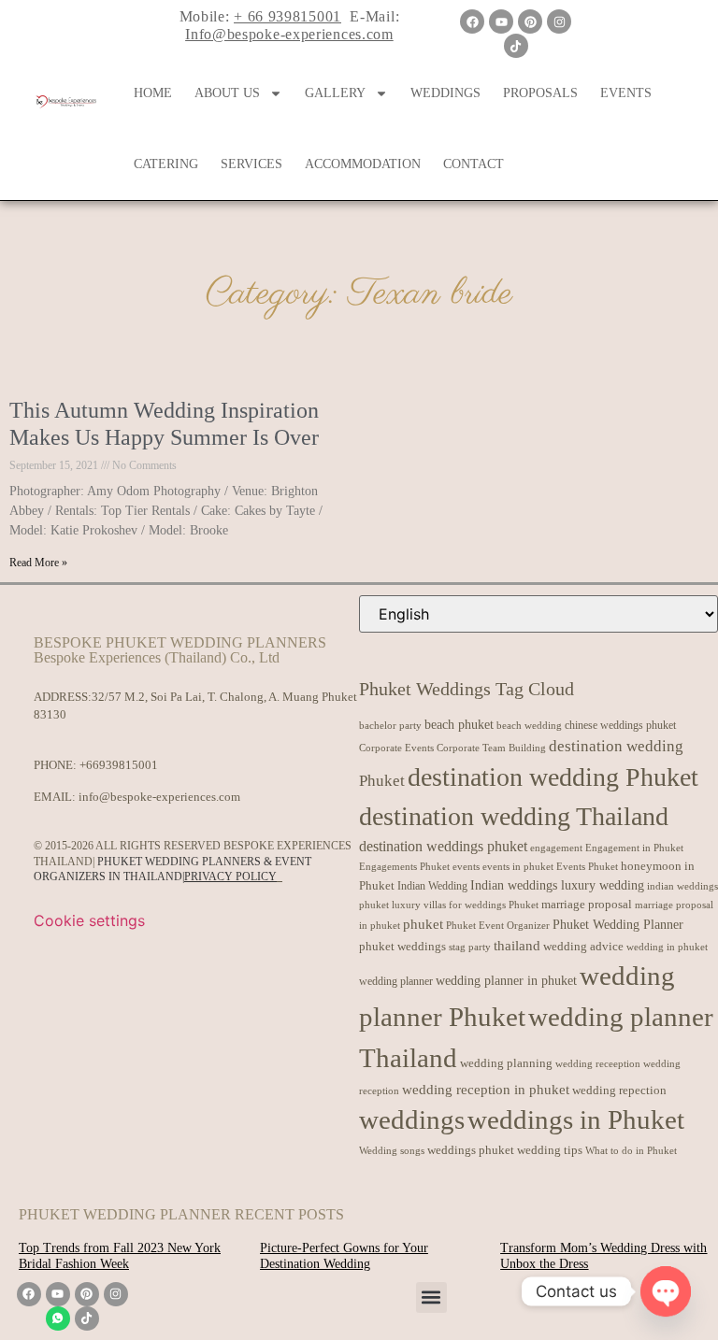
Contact (473, 164)
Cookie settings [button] (89, 920)
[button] (431, 1297)
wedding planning (506, 1063)
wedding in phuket (667, 946)
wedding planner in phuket (506, 981)
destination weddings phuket (443, 846)
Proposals (540, 93)
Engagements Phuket (404, 866)
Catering (166, 164)
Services (251, 164)
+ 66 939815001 (287, 16)
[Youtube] (501, 21)
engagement (556, 847)
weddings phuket (470, 1150)
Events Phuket (587, 866)
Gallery (335, 93)
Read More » (38, 562)
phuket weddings (402, 946)
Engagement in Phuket (634, 848)
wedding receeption (597, 1064)
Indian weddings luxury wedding (557, 884)
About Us (227, 93)
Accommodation (363, 164)
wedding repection (619, 1090)
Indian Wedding (432, 885)
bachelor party (390, 725)
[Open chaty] (665, 1291)
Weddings (445, 93)
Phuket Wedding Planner (618, 924)
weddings (412, 1119)
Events (626, 93)
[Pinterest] (530, 21)
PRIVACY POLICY (230, 876)
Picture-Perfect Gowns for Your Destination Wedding (344, 1256)
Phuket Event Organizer (498, 925)
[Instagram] (559, 21)
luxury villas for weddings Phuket (465, 904)
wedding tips (549, 1150)
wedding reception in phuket (485, 1089)
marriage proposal (586, 904)
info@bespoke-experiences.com (159, 797)
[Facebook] (472, 21)
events (466, 866)
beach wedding (529, 725)
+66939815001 (118, 765)
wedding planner (396, 981)
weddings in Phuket (575, 1119)
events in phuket (517, 866)
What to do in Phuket (631, 1151)
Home (153, 93)
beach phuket (459, 724)
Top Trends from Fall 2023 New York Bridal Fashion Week (120, 1256)
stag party (470, 947)
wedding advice (583, 946)
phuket (423, 924)
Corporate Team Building (491, 748)
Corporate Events (396, 747)
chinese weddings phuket (620, 725)
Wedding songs (391, 1151)
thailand (517, 945)
